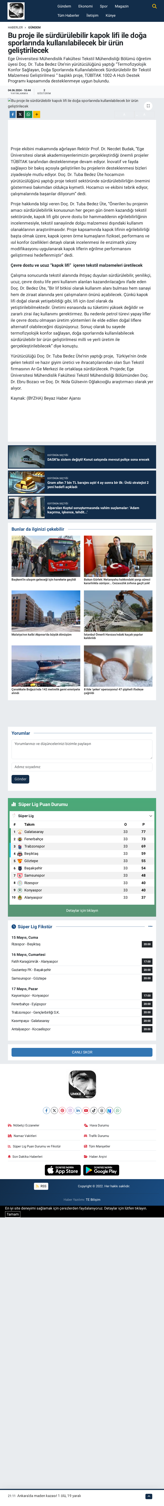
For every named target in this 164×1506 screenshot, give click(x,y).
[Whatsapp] (117, 1110)
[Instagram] (70, 1110)
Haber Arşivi (98, 1157)
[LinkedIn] (78, 1110)
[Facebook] (46, 1110)
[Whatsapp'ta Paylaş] (28, 114)
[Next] (109, 1110)
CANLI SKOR (82, 1052)
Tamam (13, 1214)
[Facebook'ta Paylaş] (13, 114)
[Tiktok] (93, 1110)
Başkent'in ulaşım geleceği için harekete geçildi (44, 579)
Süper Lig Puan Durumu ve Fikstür (37, 1146)
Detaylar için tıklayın (82, 910)
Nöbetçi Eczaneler (26, 1125)
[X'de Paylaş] (20, 114)
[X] (54, 1110)
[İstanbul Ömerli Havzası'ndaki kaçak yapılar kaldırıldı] (118, 611)
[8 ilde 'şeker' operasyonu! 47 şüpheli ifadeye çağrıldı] (118, 666)
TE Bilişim (93, 1200)
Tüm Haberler (68, 15)
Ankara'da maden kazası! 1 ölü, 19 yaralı (49, 1496)
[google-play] (101, 1170)
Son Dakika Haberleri (27, 1157)
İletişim (92, 15)
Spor (104, 6)
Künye (111, 15)
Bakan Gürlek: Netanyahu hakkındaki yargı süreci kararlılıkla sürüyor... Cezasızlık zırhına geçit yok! (117, 581)
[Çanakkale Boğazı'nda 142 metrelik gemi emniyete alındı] (46, 666)
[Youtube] (85, 1110)
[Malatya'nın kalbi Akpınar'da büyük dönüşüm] (46, 611)
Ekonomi (85, 6)
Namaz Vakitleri (25, 1136)
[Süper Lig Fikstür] (150, 926)
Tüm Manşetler (99, 1146)
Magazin (122, 6)
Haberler (15, 27)
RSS (43, 1186)
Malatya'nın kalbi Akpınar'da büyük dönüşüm (42, 634)
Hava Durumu (99, 1125)
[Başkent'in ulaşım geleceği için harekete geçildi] (46, 556)
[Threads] (101, 1110)
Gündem (64, 6)
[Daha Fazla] (36, 114)
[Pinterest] (62, 1110)
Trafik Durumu (99, 1136)
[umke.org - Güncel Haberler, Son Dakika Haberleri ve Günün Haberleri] (16, 10)
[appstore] (63, 1170)
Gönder (20, 779)
